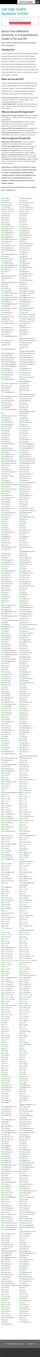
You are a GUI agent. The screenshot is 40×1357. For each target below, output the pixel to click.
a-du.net (6, 592)
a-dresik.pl (6, 377)
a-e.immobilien (26, 1044)
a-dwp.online (25, 732)
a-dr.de (5, 284)
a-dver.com (24, 704)
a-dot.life (6, 220)
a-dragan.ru (25, 289)
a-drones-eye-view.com (10, 485)
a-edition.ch (25, 1262)
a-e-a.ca (24, 773)
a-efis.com (24, 1311)
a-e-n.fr (23, 911)
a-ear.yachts (7, 1113)
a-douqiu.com (7, 241)
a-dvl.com (24, 713)
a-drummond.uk (26, 513)
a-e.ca (5, 1025)
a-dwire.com (25, 730)
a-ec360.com (25, 1175)
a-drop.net (6, 493)
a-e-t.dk (5, 1003)
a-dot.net (24, 220)
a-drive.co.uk (25, 426)
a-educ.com (7, 1272)
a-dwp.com (6, 732)
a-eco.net (6, 1201)
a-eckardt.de (7, 1186)
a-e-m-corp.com (8, 900)
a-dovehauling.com (27, 244)
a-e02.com (24, 1076)
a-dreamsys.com (8, 360)
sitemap (10, 1352)
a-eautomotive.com (27, 1132)
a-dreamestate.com (9, 349)
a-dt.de (23, 566)
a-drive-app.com (8, 422)
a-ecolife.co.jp (25, 1206)
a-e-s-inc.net (25, 954)
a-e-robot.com (8, 950)
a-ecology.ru (25, 1208)
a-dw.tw (5, 723)
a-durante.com (8, 674)
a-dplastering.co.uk (9, 267)
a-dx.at (23, 734)
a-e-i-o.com (7, 866)
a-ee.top (6, 1292)
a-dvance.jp (7, 696)
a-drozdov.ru (7, 502)
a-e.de (23, 1033)
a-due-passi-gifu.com (28, 629)
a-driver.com (25, 450)
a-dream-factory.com (28, 315)
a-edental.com (26, 1247)
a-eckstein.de (25, 1188)
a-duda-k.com (25, 622)
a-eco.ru (6, 1204)
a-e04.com (24, 1079)
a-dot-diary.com (8, 209)
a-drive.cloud (7, 426)
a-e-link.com (7, 898)
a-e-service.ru (25, 980)
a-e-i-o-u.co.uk (26, 863)
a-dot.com (6, 215)
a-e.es (23, 1038)
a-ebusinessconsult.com (11, 1171)
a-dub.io (23, 597)
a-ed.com (6, 1240)
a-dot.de (24, 215)
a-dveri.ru (24, 708)
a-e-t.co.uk (24, 999)
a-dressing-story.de (27, 396)
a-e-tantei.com (26, 1005)
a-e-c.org (24, 805)
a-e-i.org (6, 870)
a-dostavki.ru (25, 205)
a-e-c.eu (6, 801)
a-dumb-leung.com (9, 650)
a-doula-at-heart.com (10, 239)
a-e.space (24, 1064)
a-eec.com (24, 1294)
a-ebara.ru (24, 1145)
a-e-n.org (24, 913)
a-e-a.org (6, 779)
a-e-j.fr (23, 874)
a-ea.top (6, 1096)
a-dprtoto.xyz (7, 278)
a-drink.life (24, 418)
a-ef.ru (23, 1303)
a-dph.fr (23, 261)
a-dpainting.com (8, 259)
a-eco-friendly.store (27, 1197)
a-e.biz (5, 1023)
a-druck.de (24, 504)
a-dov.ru (23, 241)
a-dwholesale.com (27, 728)
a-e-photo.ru (7, 928)
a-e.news (6, 1055)
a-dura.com (7, 672)
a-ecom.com (25, 1210)
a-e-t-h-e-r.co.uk (26, 995)
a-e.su (5, 1068)
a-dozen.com (25, 250)
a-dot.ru (23, 222)
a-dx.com (24, 736)
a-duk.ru (23, 644)
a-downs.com (25, 248)
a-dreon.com (25, 370)
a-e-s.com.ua (25, 969)
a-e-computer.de (8, 818)
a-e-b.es (24, 786)
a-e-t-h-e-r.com (8, 997)
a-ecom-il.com (8, 1210)
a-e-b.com (24, 784)
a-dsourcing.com (26, 547)
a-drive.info (25, 431)
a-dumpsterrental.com (10, 655)
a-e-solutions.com (9, 986)
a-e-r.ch (5, 939)
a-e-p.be (6, 924)
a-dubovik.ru (7, 607)
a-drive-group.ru (8, 424)
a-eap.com (24, 1109)
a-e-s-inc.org (7, 956)
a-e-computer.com (27, 816)
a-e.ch (5, 1027)
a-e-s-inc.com (7, 954)
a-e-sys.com (25, 990)
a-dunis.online (25, 659)
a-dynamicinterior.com (10, 758)
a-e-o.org (24, 921)
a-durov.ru (24, 676)
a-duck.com (25, 618)
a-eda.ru (24, 1242)
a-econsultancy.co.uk (10, 1227)
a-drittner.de (25, 420)
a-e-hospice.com (8, 859)
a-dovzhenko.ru (8, 248)
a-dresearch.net (8, 375)
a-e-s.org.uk (25, 973)
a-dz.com (24, 760)
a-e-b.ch (24, 782)
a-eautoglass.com (27, 1130)
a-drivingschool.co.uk (28, 463)
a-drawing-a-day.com (10, 308)
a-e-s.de (6, 971)
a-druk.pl (6, 510)
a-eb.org (24, 1143)
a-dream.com (25, 327)
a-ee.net (6, 1290)
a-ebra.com (7, 1169)
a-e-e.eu (6, 829)
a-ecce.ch (6, 1180)
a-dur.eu (23, 670)
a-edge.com (25, 1255)
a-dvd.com (6, 700)
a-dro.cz (6, 467)
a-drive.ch (24, 424)
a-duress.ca (7, 676)
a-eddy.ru (24, 1244)
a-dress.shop (25, 390)
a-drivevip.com (8, 459)
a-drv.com (24, 515)
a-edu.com (6, 1270)
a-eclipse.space (26, 1193)
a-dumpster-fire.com (10, 652)
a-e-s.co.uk (24, 967)
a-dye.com (6, 747)
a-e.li (22, 1049)
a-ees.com (6, 1303)
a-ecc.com (24, 1178)
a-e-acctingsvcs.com (28, 779)
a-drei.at (24, 366)
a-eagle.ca (24, 1098)
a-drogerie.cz (7, 469)
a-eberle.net (7, 1158)
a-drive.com (7, 429)
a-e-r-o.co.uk (7, 934)
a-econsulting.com (9, 1229)
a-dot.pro (6, 222)
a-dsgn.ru (6, 534)
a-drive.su (6, 439)
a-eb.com (6, 1141)
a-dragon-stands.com (10, 293)
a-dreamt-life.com (27, 360)
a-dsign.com (7, 536)
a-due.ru (6, 633)
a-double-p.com (8, 228)
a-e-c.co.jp (6, 797)
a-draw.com (25, 306)
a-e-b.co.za (7, 784)
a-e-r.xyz (24, 945)
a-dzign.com (25, 767)
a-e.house (24, 1042)
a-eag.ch (6, 1098)
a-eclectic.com (8, 1193)
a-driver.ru (6, 452)
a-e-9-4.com (25, 771)
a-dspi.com (6, 553)
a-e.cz (5, 1033)
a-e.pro (5, 1059)
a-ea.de (23, 1092)
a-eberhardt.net (8, 1152)
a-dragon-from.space (28, 291)
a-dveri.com (7, 708)
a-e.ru (23, 1059)
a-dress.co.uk (7, 386)
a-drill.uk (24, 416)
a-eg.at (23, 1318)
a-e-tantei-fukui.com (10, 1005)
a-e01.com (6, 1076)
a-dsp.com (6, 549)
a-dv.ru (5, 687)
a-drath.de (6, 306)
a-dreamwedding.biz (9, 362)
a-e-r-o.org (6, 937)
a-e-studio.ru (25, 988)
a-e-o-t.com (25, 917)
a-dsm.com (7, 543)
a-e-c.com (6, 799)
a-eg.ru (5, 1322)
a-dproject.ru (25, 271)
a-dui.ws (6, 642)
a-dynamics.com (26, 758)
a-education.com (26, 1277)
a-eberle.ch (6, 1154)
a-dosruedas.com (27, 198)
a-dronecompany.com (28, 482)
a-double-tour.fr (26, 228)
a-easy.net (6, 1128)
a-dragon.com (25, 295)
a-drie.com (24, 407)
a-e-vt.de (6, 1016)
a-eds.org (6, 1268)
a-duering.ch (7, 635)
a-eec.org (6, 1296)
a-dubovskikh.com (27, 607)
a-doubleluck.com (9, 233)
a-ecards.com (7, 1178)
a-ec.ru (23, 1173)
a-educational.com (9, 1283)
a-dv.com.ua (7, 685)
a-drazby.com (25, 310)
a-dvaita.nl (6, 693)
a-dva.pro (6, 691)
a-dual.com (24, 594)
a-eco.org (24, 1201)
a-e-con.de (24, 818)
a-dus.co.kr (6, 680)
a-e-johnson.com (26, 878)
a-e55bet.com (7, 1085)
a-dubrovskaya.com (9, 612)
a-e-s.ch (6, 967)
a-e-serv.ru (6, 980)
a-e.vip (23, 1072)
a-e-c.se (24, 807)
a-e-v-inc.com (25, 1012)
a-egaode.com (26, 1322)
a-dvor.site (24, 717)
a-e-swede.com (8, 990)
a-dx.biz (5, 736)
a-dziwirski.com (8, 769)
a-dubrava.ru (7, 609)
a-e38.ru (24, 1083)
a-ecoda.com (7, 1206)
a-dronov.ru (7, 487)
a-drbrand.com (8, 312)
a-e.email (6, 1038)
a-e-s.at (23, 965)
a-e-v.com (24, 1014)
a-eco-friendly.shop (9, 1197)
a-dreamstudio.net (27, 358)
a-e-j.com (6, 874)
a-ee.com (6, 1287)
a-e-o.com (6, 919)
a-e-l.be (23, 887)
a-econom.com (8, 1219)
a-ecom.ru (6, 1212)
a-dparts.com (7, 261)
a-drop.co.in (7, 491)
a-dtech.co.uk (25, 575)
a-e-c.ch (24, 795)
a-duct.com (25, 620)
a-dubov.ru (24, 603)
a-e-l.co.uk (24, 889)
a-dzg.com (24, 764)
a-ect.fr (23, 1238)
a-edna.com (25, 1266)
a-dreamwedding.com (28, 362)
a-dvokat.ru (25, 715)
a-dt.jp (5, 568)
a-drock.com (25, 467)
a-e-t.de (23, 1001)
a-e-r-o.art (6, 932)
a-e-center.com (26, 812)
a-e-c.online (7, 805)
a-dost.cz (6, 200)
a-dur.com (24, 668)
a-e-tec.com (7, 1008)
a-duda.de (6, 624)
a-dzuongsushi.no (9, 771)
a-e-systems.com (9, 993)
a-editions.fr (25, 1264)
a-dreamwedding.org (9, 366)
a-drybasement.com (27, 517)
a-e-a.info (24, 777)
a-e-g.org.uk (7, 851)
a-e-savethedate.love (10, 977)
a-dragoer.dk (7, 291)
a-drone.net (25, 480)
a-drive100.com (26, 439)
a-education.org (26, 1281)
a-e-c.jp (5, 803)
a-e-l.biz (5, 889)
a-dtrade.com (7, 581)
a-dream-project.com (28, 319)
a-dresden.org (25, 373)
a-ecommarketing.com (28, 1212)
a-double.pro (25, 231)
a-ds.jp (23, 521)
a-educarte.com (26, 1272)
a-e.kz (5, 1049)
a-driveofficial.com (9, 444)
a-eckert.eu (7, 1188)
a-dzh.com (6, 767)
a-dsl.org (6, 541)
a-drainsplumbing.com (10, 304)
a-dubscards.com (27, 614)
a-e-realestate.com (9, 947)
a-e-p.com (24, 924)
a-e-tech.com (25, 1008)
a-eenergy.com (26, 1300)
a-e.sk (5, 1064)
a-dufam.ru (6, 640)
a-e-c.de (24, 799)
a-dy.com (6, 743)
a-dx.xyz (24, 741)
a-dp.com (24, 254)
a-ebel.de (24, 1148)
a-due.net (24, 631)
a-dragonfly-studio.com (11, 297)
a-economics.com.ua (10, 1223)
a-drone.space (8, 482)
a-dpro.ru (6, 271)
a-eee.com (24, 1296)
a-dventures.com (26, 702)
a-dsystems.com (8, 564)
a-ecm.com (25, 1195)
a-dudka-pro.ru (8, 627)
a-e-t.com (6, 1001)
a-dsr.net (24, 553)
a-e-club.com (25, 814)
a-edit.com (6, 1262)
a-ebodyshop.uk (26, 1165)
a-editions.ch (7, 1264)
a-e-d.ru (23, 825)
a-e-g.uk (6, 853)
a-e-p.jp (5, 926)
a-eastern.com (26, 1124)
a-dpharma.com (8, 263)
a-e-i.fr (23, 868)
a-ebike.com (7, 1160)
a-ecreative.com (26, 1234)
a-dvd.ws (24, 700)
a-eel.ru (5, 1300)
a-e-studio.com (26, 986)
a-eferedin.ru (25, 1307)
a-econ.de (24, 1216)
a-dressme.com (26, 398)
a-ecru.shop (25, 1236)
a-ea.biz (23, 1089)
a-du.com (24, 588)
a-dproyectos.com (27, 274)
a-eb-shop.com (8, 1139)
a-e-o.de (24, 919)
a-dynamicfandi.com (10, 754)
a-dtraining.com (26, 581)
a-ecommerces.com (27, 1214)
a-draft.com (7, 289)
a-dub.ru (6, 599)
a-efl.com (6, 1313)
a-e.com (6, 1031)
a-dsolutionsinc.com (10, 547)
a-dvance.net (25, 696)
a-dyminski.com (8, 751)
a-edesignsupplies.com (28, 1253)
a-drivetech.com (8, 454)
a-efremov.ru (25, 1315)
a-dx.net (6, 739)
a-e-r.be (23, 937)
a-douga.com (7, 235)
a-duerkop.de (25, 635)
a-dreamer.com (8, 340)
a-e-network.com (8, 917)
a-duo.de (6, 663)
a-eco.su (24, 1204)
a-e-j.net (6, 876)
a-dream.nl (6, 334)
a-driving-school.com (28, 461)
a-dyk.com (24, 747)
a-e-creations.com (27, 820)
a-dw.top (24, 721)
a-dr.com (24, 282)
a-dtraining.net (8, 584)
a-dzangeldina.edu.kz (10, 764)
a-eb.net (6, 1143)
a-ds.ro (5, 525)
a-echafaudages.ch (9, 1182)
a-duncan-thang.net (9, 659)
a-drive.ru (6, 437)
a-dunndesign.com (9, 661)
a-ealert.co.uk (25, 1107)
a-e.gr (5, 1042)
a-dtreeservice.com (27, 586)
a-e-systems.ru (26, 993)
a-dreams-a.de (8, 355)
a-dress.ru (6, 390)
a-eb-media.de (25, 1137)
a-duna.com (25, 655)
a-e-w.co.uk (25, 1016)
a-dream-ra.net (8, 321)
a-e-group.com (8, 857)
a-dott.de (24, 224)
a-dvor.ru (6, 717)
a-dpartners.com (26, 259)
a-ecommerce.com (9, 1214)
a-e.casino (24, 1025)
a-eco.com (24, 1199)
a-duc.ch (6, 618)
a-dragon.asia (7, 295)
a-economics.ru (26, 1223)
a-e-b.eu (6, 788)
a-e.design (6, 1036)
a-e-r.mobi (6, 943)
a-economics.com (27, 1221)
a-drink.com (7, 418)
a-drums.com (7, 515)
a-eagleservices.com (10, 1107)
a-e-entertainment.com (28, 835)
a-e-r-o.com (25, 934)
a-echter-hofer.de (27, 1184)
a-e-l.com (6, 891)
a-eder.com (25, 1249)
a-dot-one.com (8, 211)
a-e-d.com (24, 822)
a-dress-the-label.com (10, 383)
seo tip (12, 1349)
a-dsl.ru (23, 541)
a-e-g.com (6, 846)
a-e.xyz (5, 1074)
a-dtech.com (7, 577)
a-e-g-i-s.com (25, 844)
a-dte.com (6, 575)
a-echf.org (24, 1182)
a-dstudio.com (26, 560)
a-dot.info (6, 218)
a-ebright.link (25, 1169)
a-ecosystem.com (9, 1234)
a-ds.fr (5, 521)
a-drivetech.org (26, 457)
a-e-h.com (24, 857)
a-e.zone (24, 1074)
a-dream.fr (24, 330)
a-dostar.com (7, 203)
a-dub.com (6, 597)
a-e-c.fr (23, 801)
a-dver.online (7, 706)
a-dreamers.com (26, 343)
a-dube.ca (6, 601)
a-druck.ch (6, 504)
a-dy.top (6, 745)
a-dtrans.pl (6, 586)
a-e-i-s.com (25, 866)
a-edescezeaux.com (9, 1251)
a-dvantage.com (8, 698)
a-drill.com (24, 414)
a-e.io (23, 1046)
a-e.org (5, 1057)
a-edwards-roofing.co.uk (11, 1285)
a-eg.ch (5, 1320)
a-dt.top (24, 568)
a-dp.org (6, 256)
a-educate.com (8, 1274)
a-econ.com (7, 1216)
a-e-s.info (24, 971)
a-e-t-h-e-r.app (8, 995)
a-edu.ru (24, 1270)
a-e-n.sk (6, 915)
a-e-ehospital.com (9, 831)
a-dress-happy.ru (8, 379)
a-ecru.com (7, 1236)
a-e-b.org (24, 788)
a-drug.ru (24, 506)
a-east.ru (6, 1124)
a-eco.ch (6, 1199)
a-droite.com (25, 472)
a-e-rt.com (24, 950)
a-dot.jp (23, 218)
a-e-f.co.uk (24, 838)
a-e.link (5, 1051)
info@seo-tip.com (17, 1344)
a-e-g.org (24, 848)
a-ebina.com (7, 1163)
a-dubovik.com (26, 605)
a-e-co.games (7, 816)
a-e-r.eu (23, 941)
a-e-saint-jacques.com (28, 975)
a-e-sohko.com (26, 984)
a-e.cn (23, 1027)
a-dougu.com (25, 237)
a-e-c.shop (6, 810)
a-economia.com (26, 1219)
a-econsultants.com (27, 1227)
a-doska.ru (6, 198)
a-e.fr (23, 1040)
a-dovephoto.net (26, 246)
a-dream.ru (24, 334)
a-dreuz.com (7, 403)
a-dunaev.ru (7, 657)
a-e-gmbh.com (8, 855)
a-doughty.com (8, 237)
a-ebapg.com (7, 1145)
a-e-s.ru (5, 975)
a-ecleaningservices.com (29, 1191)
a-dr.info (24, 284)
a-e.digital (24, 1036)
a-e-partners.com (27, 926)
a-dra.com (24, 287)
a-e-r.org (24, 943)
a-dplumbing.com (26, 267)
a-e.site (23, 1061)
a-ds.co (5, 519)
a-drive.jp (6, 433)
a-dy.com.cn (25, 743)
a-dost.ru (24, 200)
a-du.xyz (6, 594)
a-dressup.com (26, 401)
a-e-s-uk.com (7, 965)
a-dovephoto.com (9, 246)
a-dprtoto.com (26, 276)
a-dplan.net (24, 265)
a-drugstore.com (8, 508)
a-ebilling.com (25, 1160)
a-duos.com (25, 665)
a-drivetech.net (8, 457)
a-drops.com (25, 498)
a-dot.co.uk (25, 213)
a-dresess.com (26, 375)
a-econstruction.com (10, 1225)
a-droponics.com (8, 498)
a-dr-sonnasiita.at (27, 280)
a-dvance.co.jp (25, 693)
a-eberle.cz (6, 1156)
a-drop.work (25, 493)
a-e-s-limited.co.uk (27, 956)
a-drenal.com (7, 368)
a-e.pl (23, 1057)
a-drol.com (6, 474)
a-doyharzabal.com (9, 250)
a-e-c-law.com (26, 790)
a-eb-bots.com (8, 1137)
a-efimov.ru (7, 1311)
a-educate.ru (25, 1274)
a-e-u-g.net (7, 1012)
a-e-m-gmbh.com (27, 900)
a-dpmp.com (7, 269)
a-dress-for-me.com (28, 377)
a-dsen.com (7, 530)
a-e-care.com (7, 812)
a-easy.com (25, 1126)
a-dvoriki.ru (6, 719)
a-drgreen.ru (7, 407)
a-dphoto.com (25, 263)
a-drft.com (24, 405)
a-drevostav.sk (8, 405)
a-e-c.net (24, 803)
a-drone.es (6, 480)
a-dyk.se (6, 749)
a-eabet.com (25, 1096)
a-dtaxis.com (7, 573)
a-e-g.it (23, 846)
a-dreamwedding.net (27, 364)
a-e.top (23, 1070)
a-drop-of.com (26, 489)
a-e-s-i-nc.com (8, 952)
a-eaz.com (6, 1135)
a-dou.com (24, 226)
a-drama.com (25, 304)
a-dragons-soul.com (27, 297)
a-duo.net (6, 665)
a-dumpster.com (26, 652)
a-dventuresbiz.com (9, 704)
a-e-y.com (24, 1018)
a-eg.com (24, 1320)
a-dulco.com (7, 646)
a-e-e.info (24, 829)
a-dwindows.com (8, 730)
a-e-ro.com (25, 947)
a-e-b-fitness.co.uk (9, 782)
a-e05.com (6, 1081)
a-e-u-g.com (25, 1010)
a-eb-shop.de (25, 1139)
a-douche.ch (25, 233)
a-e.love (23, 1051)
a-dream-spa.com (9, 323)
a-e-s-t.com (7, 962)
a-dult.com (24, 646)
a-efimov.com (25, 1309)
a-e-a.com (24, 775)
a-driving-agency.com (28, 459)
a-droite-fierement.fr (10, 472)
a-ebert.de (24, 1158)
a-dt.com (6, 566)
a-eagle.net (24, 1100)
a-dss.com (6, 556)
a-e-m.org (6, 906)
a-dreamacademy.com (10, 336)
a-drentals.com (8, 370)
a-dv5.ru (5, 689)
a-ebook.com (7, 1167)
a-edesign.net (7, 1253)
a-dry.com (6, 517)
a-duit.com (6, 644)
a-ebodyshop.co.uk (9, 1165)
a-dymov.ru (24, 751)
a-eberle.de (24, 1156)
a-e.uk (5, 1072)
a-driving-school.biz (9, 461)
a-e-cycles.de (7, 822)
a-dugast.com (25, 640)
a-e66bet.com (25, 1085)
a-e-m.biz (6, 902)
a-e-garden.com (26, 853)
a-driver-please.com (27, 446)
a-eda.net (6, 1242)
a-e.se (5, 1061)
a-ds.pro (24, 523)
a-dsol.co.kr (25, 545)
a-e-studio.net (8, 988)
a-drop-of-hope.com (10, 489)
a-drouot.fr (24, 500)
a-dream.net (25, 332)
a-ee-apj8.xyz (25, 1285)
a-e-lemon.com (26, 896)
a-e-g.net (6, 848)
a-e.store (6, 1066)
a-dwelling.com (26, 726)
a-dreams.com (26, 355)
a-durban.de (25, 674)
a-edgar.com (7, 1255)
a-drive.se (24, 437)
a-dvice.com (7, 711)
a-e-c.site (24, 810)
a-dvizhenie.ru (7, 713)
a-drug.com (7, 506)
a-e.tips (5, 1070)
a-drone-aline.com (27, 474)
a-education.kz (8, 1281)
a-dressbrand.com (9, 392)
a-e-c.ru (5, 807)
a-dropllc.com (7, 495)
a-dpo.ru (24, 269)
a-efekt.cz (6, 1307)
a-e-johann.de (7, 878)
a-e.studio (24, 1066)
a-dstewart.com (26, 558)
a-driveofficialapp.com (28, 444)
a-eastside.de (7, 1126)
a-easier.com (7, 1115)
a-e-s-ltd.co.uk (8, 958)
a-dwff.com (7, 728)
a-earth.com (25, 1113)
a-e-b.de (6, 786)
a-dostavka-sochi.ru (27, 203)
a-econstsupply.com (27, 1225)
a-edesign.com (26, 1251)
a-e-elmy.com (7, 835)
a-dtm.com (24, 579)
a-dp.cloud (24, 252)
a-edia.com (6, 1259)
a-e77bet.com (7, 1087)
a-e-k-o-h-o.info (8, 881)
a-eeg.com (6, 1298)
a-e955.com (7, 1089)
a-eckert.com (25, 1186)
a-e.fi (5, 1040)
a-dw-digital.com (8, 721)
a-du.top (24, 592)
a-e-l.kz (23, 891)
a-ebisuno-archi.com (28, 1163)
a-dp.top (24, 256)
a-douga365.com (26, 235)
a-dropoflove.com (27, 495)
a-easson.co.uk (26, 1120)
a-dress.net (7, 388)
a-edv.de (24, 1283)
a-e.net (5, 1053)
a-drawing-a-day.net (27, 308)
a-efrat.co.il (25, 1313)
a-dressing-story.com (10, 396)
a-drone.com (25, 478)
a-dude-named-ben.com (29, 624)
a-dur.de (5, 670)
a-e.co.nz (6, 1029)
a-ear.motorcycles (27, 1111)
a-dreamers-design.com (29, 340)
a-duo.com (24, 661)
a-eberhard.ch (7, 1150)
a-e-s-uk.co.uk (25, 962)
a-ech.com (24, 1180)
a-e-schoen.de (26, 977)
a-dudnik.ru (24, 627)
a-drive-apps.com (27, 422)
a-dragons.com (26, 299)
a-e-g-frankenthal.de (10, 844)
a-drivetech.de (25, 454)
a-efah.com (25, 1305)
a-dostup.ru (7, 207)
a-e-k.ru (5, 883)
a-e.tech (24, 1068)
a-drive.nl (24, 435)
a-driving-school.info (10, 463)
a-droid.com (25, 469)
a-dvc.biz (24, 698)
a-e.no (23, 1055)
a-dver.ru (24, 706)
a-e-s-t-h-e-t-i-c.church (29, 960)
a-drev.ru (24, 403)
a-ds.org (6, 523)
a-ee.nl (23, 1290)
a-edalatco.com (8, 1244)
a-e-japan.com (26, 876)
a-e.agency (24, 1021)
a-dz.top (24, 762)
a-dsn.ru (6, 545)
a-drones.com (25, 485)
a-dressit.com (7, 398)
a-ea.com (6, 1092)
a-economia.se (8, 1221)
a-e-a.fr (5, 777)
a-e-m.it (23, 904)
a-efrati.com (7, 1315)
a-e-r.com (6, 941)
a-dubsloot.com (26, 616)
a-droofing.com (26, 487)
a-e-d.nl (5, 825)
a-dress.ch (24, 383)
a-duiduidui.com (26, 642)
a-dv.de (23, 685)
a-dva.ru (23, 691)
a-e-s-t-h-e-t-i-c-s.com (11, 960)
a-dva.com (24, 689)
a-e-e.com (24, 827)
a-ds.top (6, 528)
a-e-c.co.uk (24, 797)
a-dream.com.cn (8, 330)
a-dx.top (6, 741)
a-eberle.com (25, 1154)
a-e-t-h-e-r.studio (9, 999)
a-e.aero (6, 1021)
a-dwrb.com (7, 734)
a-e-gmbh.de (25, 855)
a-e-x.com (6, 1018)
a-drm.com (6, 465)
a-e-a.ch (6, 775)
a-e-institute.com (27, 872)
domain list (31, 1344)
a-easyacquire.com (27, 1128)
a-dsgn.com (25, 532)
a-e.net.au (24, 1053)
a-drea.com (7, 315)
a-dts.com (6, 588)
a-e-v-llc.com (7, 1014)
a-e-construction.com (10, 820)
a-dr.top (5, 287)
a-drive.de (6, 431)
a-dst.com (24, 556)
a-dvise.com (25, 711)
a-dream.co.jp (7, 327)
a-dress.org (25, 388)
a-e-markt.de (7, 909)
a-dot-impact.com (27, 209)
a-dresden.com (8, 373)
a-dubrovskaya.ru (26, 612)
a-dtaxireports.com (9, 571)
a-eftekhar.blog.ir (8, 1318)
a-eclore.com (7, 1195)
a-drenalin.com (26, 368)
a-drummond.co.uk (9, 513)
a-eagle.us (6, 1102)
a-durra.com (7, 678)
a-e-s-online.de (26, 958)
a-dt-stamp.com (26, 564)
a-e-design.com (8, 827)
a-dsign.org (24, 536)
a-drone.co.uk (25, 476)
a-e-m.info (6, 904)
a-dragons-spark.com (10, 299)
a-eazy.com (25, 1135)
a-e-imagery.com (8, 872)
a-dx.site (24, 739)
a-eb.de (23, 1141)
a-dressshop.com (9, 401)
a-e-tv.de (6, 1010)
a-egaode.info (7, 1324)
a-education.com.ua (27, 1279)
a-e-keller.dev (7, 887)
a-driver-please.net (27, 448)
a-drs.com (24, 502)
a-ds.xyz (24, 528)
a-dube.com (25, 601)
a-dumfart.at (25, 650)
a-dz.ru (5, 762)
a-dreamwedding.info (10, 364)
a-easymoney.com (9, 1130)
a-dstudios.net (8, 562)
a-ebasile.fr (7, 1148)
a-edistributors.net (27, 1259)
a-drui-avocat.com (27, 508)
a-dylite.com (25, 749)
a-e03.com (6, 1079)
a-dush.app (24, 680)
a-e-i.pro (24, 870)
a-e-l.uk (5, 896)
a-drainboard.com (27, 302)
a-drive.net (6, 435)
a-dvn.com (6, 715)
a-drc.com (24, 312)
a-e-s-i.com (25, 952)
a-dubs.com (7, 614)
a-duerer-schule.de (27, 633)
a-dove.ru (6, 244)
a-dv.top (24, 687)
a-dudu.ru (6, 629)
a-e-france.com (26, 842)
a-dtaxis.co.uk (25, 571)
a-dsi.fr (23, 534)
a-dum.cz (24, 648)
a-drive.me (24, 433)
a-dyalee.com (25, 745)
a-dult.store (7, 648)
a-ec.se (5, 1175)
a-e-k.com (24, 881)
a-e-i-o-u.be (7, 863)
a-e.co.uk (24, 1029)
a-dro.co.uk (24, 465)
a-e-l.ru (23, 894)
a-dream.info (7, 332)
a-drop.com (25, 491)
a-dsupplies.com (26, 562)
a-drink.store (7, 420)
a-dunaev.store (26, 657)
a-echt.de (6, 1184)
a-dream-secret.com (28, 321)
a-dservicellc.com (9, 532)
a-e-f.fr (23, 840)
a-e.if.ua (6, 1044)
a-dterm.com (25, 577)
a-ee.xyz (6, 1294)
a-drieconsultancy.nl (9, 409)
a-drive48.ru (25, 442)
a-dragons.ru (7, 302)
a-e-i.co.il (6, 868)
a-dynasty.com (8, 760)
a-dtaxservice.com (27, 573)
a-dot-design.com (27, 207)
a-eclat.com (7, 1191)
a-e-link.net (24, 898)
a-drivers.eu (25, 452)
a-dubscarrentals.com (10, 616)
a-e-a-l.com (7, 773)
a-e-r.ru (5, 945)
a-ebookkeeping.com (28, 1167)
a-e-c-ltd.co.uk (26, 792)
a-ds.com (24, 519)
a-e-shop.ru (25, 982)
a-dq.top (24, 278)
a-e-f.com (6, 840)
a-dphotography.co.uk (10, 265)
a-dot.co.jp (6, 213)
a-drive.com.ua (26, 429)
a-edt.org (24, 1268)
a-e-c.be (6, 795)
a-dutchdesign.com (27, 683)
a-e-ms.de (24, 909)
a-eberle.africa (26, 1152)
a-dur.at (5, 668)
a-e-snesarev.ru (8, 984)
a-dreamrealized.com (28, 353)
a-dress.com (25, 386)
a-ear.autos (7, 1111)
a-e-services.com (9, 982)
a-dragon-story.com (27, 293)
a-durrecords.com (27, 678)
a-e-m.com (24, 902)
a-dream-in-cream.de (28, 317)
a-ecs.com (6, 1238)
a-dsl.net (24, 538)
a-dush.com (7, 683)
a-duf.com (24, 637)
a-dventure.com (8, 702)
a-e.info (5, 1046)
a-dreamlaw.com (8, 353)
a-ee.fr (23, 1287)
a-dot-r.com (25, 211)
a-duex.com (7, 637)
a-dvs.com (24, 719)
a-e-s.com (6, 969)
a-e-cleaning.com (8, 814)
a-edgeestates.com (9, 1257)
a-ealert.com (7, 1109)
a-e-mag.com (25, 906)
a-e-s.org (6, 973)
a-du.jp (23, 590)
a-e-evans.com (8, 838)
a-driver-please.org (9, 450)
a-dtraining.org (26, 584)
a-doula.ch (24, 239)
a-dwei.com (7, 726)
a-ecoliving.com (8, 1208)
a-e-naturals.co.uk (27, 915)
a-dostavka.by (7, 205)
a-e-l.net (6, 894)
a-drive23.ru (7, 442)
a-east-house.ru (26, 1122)
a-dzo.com (24, 769)
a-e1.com (24, 1081)
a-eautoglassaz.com (10, 1132)
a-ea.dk (5, 1094)
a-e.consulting (25, 1031)
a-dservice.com (26, 530)
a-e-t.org (24, 1003)
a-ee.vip (23, 1292)
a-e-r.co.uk (24, 939)
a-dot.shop (6, 224)
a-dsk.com (6, 538)
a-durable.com (25, 672)
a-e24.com (6, 1083)
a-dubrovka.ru (25, 609)
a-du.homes (7, 590)
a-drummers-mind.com (28, 510)
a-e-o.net (6, 921)
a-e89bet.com (25, 1087)
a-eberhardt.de (26, 1150)
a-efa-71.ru (7, 1305)
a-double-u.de (7, 231)
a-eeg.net (24, 1298)
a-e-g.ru (23, 851)
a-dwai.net (24, 723)
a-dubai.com (25, 599)
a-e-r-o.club (25, 932)
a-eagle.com (7, 1100)
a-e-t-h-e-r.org (26, 997)
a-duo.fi (23, 663)
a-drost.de (6, 500)
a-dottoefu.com (8, 226)
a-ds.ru (23, 525)
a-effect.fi (6, 1309)
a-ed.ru (23, 1240)
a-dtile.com (7, 579)
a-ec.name (6, 1173)
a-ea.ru (23, 1094)
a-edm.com (7, 1266)
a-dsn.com (24, 543)
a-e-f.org (6, 842)
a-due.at (6, 631)
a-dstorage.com (8, 560)
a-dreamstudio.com (9, 358)
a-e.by (23, 1023)
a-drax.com (7, 310)
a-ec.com (24, 1171)
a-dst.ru (5, 558)
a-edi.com (24, 1257)
